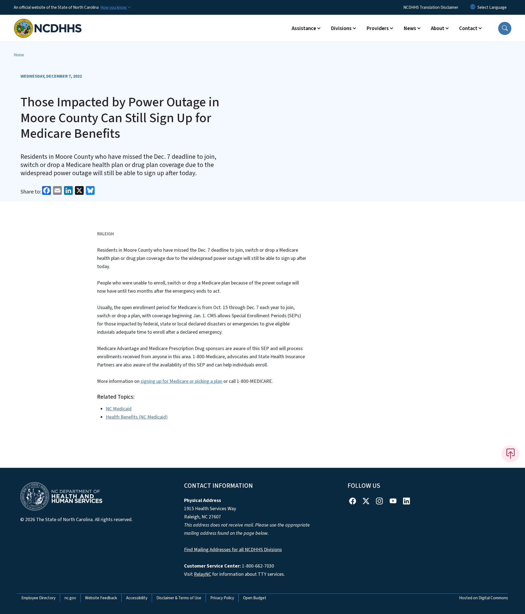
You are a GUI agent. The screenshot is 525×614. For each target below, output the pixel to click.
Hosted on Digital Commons (483, 598)
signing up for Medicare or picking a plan (181, 381)
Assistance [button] (304, 28)
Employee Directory (38, 598)
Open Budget (254, 598)
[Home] (48, 22)
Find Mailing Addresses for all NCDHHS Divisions (233, 549)
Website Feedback (101, 598)
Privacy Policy (222, 598)
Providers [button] (377, 28)
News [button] (410, 28)
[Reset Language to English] (472, 7)
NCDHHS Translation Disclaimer (430, 7)
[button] (504, 28)
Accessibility (136, 598)
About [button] (437, 28)
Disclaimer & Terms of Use (178, 598)
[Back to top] (510, 453)
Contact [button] (468, 28)
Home (19, 55)
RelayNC (202, 574)
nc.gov (70, 598)
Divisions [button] (341, 28)
